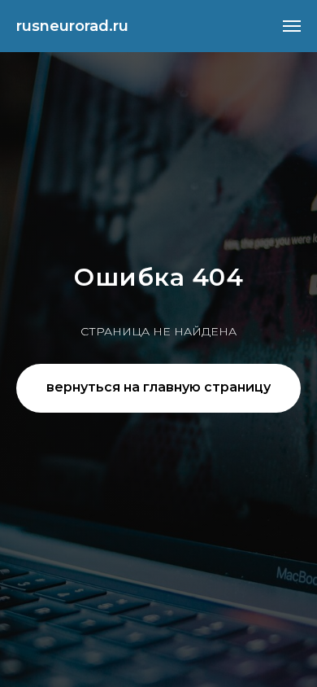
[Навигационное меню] (292, 26)
